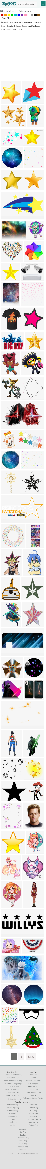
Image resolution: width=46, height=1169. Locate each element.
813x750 (5, 260)
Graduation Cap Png (33, 1119)
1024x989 (6, 167)
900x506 (5, 427)
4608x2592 (24, 1022)
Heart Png (12, 1125)
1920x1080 (6, 521)
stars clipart (18, 29)
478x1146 (30, 546)
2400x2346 (29, 260)
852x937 (5, 398)
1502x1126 (6, 952)
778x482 (26, 952)
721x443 (5, 981)
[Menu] (43, 3)
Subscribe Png (12, 1105)
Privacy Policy (33, 1086)
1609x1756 (33, 238)
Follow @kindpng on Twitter (33, 1098)
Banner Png (23, 1149)
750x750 (5, 1004)
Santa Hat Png (12, 1110)
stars (10, 22)
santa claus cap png (12, 1089)
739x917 (5, 625)
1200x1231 (27, 398)
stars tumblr (6, 29)
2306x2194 (6, 677)
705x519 (25, 279)
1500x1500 (29, 167)
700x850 (33, 800)
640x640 (28, 677)
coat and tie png (12, 1095)
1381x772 (6, 727)
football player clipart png (12, 1075)
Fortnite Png (33, 1125)
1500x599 (6, 654)
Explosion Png (33, 1122)
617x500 (5, 238)
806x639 (28, 144)
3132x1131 (6, 935)
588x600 (27, 329)
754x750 (5, 546)
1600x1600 (6, 1048)
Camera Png (33, 1107)
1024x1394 (6, 305)
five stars (18, 22)
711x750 (29, 778)
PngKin (12, 1119)
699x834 (5, 878)
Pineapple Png (23, 1138)
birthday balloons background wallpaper (24, 26)
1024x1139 (27, 625)
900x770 (5, 126)
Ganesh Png (23, 1146)
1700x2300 (31, 852)
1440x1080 (27, 1048)
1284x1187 (6, 218)
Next (31, 1056)
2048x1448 (6, 279)
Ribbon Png (12, 1116)
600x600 (25, 599)
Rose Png (12, 1113)
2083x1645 (6, 349)
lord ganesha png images (12, 1083)
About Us (33, 1075)
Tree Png (33, 1110)
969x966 (26, 102)
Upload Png (33, 1089)
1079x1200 (27, 878)
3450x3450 (28, 189)
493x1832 (28, 906)
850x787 (29, 349)
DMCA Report (33, 1083)
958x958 (5, 189)
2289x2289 (6, 778)
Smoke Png (33, 1113)
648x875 (27, 828)
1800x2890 (28, 574)
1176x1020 (6, 102)
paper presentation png (13, 1080)
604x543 (5, 698)
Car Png (23, 1132)
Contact (33, 1078)
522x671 (5, 374)
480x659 (31, 126)
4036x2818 (23, 448)
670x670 (25, 374)
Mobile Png (13, 1122)
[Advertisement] (23, 55)
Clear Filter (6, 18)
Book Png (23, 1143)
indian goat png (13, 1086)
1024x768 (26, 468)
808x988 (5, 574)
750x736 (5, 468)
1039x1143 (6, 329)
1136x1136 (29, 698)
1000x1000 (6, 448)
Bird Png (23, 1135)
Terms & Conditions (33, 1080)
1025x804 (6, 144)
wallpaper (28, 22)
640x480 (5, 800)
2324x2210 (26, 492)
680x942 (5, 828)
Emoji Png (23, 1141)
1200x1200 (6, 492)
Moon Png (33, 1116)
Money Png (23, 1129)
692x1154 (28, 755)
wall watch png (12, 1078)
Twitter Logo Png (13, 1107)
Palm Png (33, 1105)
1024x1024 (26, 305)
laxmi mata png (13, 1092)
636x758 (5, 599)
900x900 (5, 1022)
